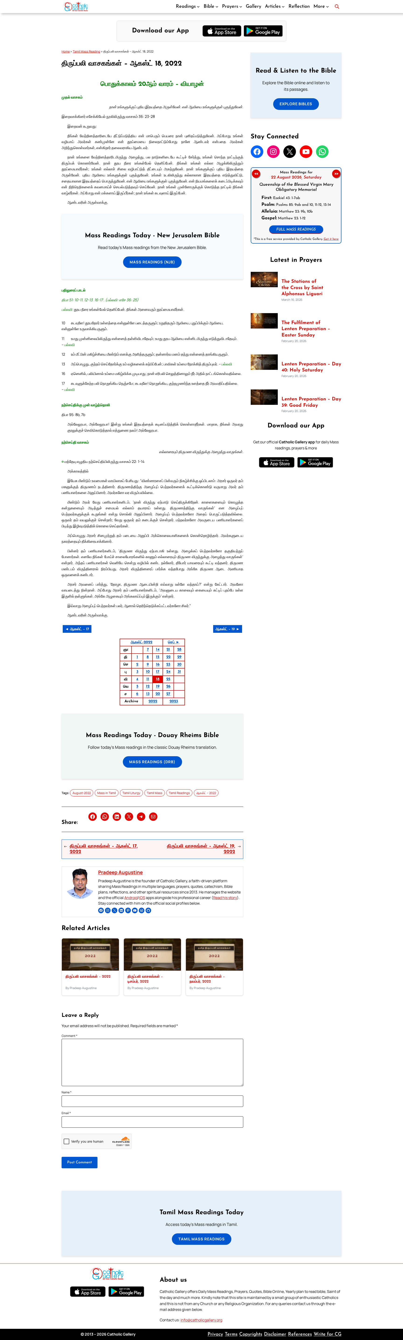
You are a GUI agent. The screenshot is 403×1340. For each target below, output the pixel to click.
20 (158, 694)
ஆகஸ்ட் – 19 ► (227, 629)
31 (179, 672)
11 (147, 679)
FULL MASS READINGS (296, 229)
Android (131, 897)
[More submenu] (327, 6)
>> (336, 174)
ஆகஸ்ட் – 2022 (206, 793)
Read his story (225, 897)
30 (179, 664)
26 (168, 686)
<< (256, 174)
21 (168, 649)
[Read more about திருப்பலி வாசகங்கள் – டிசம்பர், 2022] (152, 969)
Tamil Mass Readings (201, 1239)
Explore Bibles (296, 103)
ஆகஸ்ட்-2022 (141, 642)
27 (168, 694)
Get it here (330, 239)
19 (158, 686)
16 (158, 664)
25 (168, 679)
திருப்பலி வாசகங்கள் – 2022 (88, 977)
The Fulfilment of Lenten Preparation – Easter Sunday (305, 329)
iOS (142, 897)
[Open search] (337, 6)
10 (148, 672)
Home (66, 51)
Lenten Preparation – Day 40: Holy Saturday (311, 367)
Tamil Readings (179, 793)
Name (67, 1092)
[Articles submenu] (283, 6)
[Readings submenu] (198, 6)
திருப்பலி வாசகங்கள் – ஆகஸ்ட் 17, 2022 (104, 849)
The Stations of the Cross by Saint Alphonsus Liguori (302, 287)
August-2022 (82, 793)
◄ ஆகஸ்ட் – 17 (77, 629)
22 (168, 657)
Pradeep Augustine (120, 872)
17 (157, 672)
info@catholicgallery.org (201, 1320)
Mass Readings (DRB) (152, 761)
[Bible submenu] (216, 6)
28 (179, 649)
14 (158, 649)
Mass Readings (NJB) (152, 262)
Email (66, 1113)
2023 (174, 701)
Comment (69, 1036)
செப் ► (174, 642)
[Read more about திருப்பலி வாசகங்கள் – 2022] (90, 969)
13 (147, 694)
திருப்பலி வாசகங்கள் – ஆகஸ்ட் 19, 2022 (201, 849)
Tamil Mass (154, 793)
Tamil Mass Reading (86, 51)
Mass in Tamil (106, 793)
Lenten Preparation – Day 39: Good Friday (311, 402)
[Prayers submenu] (240, 6)
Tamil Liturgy (131, 793)
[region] (296, 205)
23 (168, 664)
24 (168, 672)
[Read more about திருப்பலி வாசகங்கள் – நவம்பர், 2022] (214, 969)
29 (179, 657)
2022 (153, 701)
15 (157, 657)
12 (147, 686)
